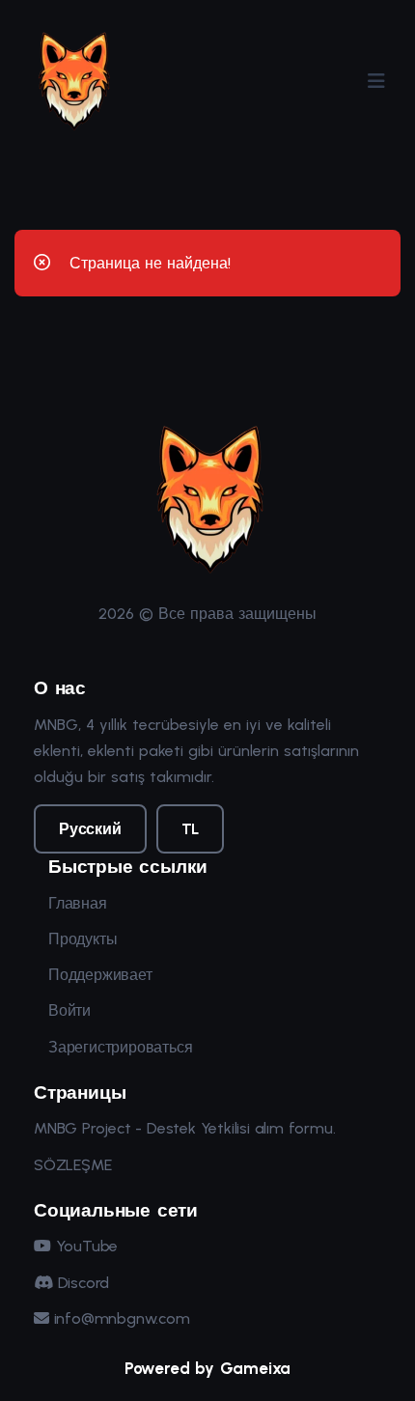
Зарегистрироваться (120, 1047)
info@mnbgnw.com (119, 1318)
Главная (77, 903)
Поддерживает (100, 975)
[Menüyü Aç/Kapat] (376, 81)
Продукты (82, 939)
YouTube (84, 1246)
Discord (81, 1283)
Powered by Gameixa (207, 1368)
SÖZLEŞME (72, 1165)
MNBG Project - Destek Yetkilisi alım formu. (184, 1128)
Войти (69, 1010)
